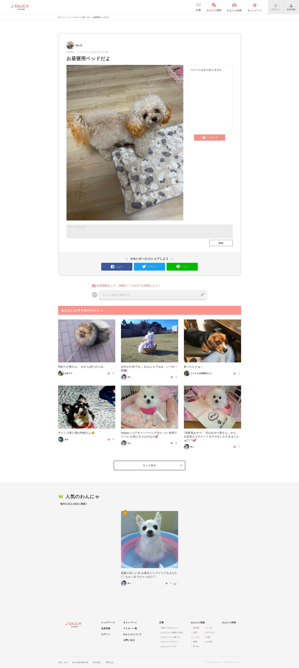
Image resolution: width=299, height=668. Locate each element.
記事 (161, 622)
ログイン (105, 634)
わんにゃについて (132, 634)
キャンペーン (130, 622)
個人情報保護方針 (81, 662)
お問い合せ (129, 640)
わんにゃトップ (64, 17)
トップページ (108, 622)
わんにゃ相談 (198, 622)
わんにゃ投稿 (229, 622)
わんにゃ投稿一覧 (81, 17)
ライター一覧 (130, 628)
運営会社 (110, 662)
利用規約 (97, 662)
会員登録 (105, 628)
